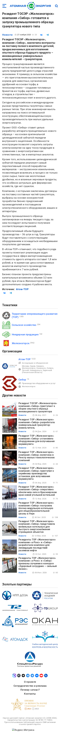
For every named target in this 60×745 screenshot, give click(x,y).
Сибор (22, 379)
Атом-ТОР (22, 289)
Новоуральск (36, 370)
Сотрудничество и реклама (30, 685)
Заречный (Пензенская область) (37, 371)
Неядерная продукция (25, 334)
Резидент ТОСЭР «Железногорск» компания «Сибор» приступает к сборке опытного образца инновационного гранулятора (37, 407)
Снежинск (41, 368)
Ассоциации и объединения (35, 363)
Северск (40, 366)
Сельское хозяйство (24, 324)
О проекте (30, 681)
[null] (41, 34)
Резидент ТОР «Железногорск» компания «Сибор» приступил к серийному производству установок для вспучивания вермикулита (36, 473)
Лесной (25, 370)
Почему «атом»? (30, 689)
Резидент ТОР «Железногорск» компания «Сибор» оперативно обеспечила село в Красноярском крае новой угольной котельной (37, 490)
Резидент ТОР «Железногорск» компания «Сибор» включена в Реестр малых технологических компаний (36, 456)
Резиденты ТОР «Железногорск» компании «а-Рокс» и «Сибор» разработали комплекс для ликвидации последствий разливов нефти (37, 545)
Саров (32, 366)
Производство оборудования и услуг (38, 383)
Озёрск (50, 368)
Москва (25, 366)
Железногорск (20, 343)
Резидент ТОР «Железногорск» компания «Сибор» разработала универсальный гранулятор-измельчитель (36, 423)
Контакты (30, 693)
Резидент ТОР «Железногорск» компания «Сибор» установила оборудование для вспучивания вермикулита (36, 439)
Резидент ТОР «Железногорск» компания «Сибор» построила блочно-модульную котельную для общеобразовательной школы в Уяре (36, 508)
